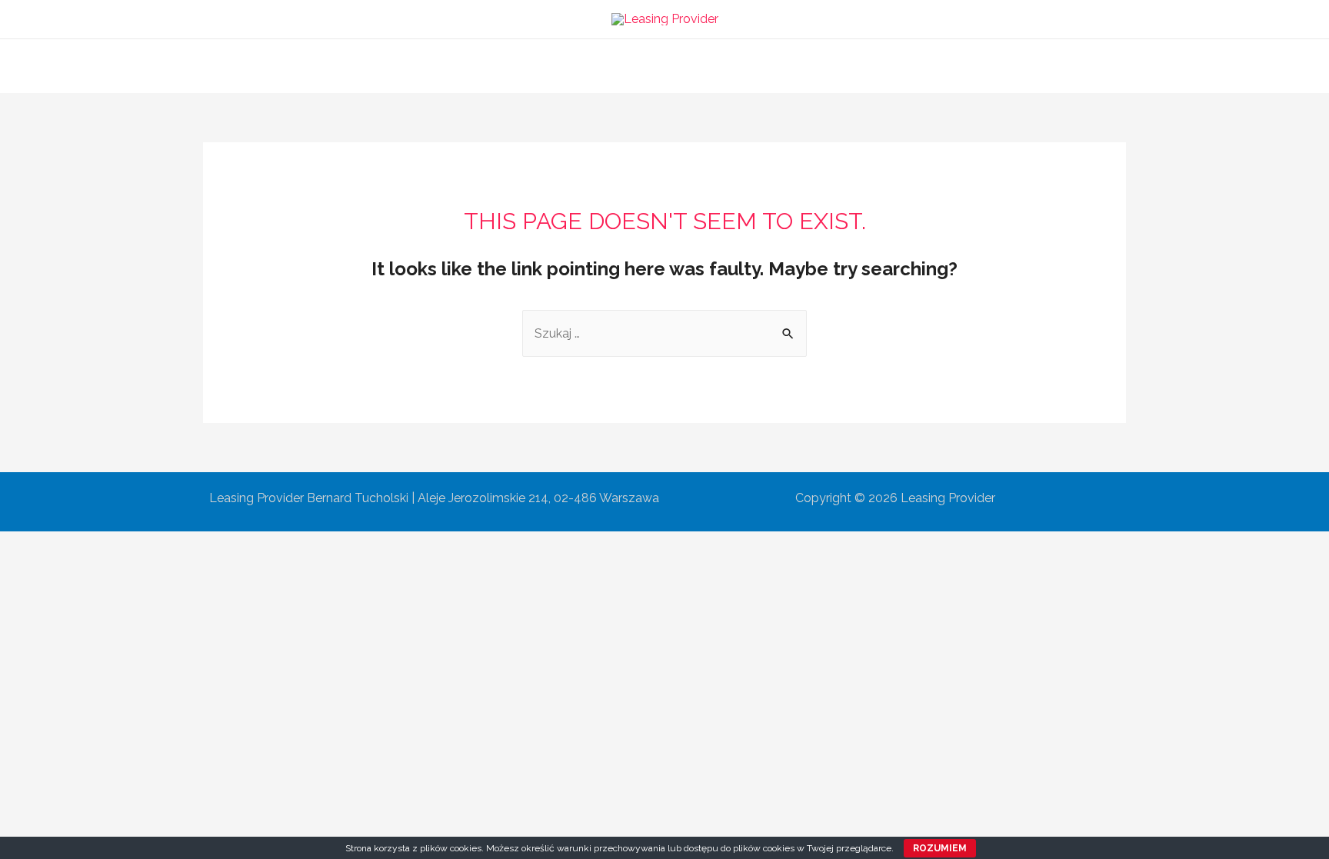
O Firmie (554, 65)
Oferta (621, 65)
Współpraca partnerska (731, 65)
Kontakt (845, 65)
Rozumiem (940, 848)
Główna (483, 65)
